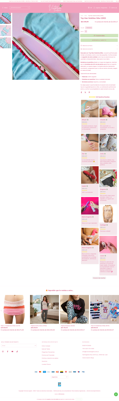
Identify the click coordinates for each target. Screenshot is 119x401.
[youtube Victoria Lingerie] (12, 351)
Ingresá (98, 7)
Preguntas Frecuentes (48, 352)
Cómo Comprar (46, 346)
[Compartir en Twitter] (85, 92)
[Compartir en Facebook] (81, 92)
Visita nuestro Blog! (88, 357)
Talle (82, 31)
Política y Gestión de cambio (50, 358)
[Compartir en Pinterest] (89, 92)
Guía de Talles (46, 349)
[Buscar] (28, 7)
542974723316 (86, 345)
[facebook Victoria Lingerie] (8, 351)
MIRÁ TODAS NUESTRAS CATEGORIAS (49, 1)
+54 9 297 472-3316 (88, 348)
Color (82, 27)
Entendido (79, 399)
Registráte (104, 7)
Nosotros (44, 361)
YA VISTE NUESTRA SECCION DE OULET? (27, 1)
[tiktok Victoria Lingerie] (17, 351)
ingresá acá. (82, 390)
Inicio (82, 15)
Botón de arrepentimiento (93, 390)
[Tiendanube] (59, 394)
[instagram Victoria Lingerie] (3, 351)
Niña (86, 15)
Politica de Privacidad (48, 355)
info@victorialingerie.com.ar (90, 351)
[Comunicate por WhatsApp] (116, 394)
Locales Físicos (46, 364)
